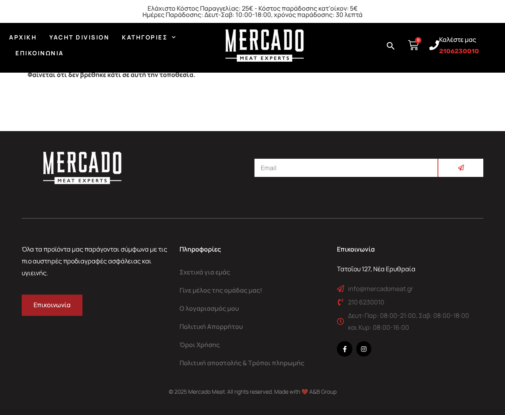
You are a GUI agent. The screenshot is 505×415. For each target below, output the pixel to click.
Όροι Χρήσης (200, 344)
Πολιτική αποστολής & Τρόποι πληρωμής (242, 363)
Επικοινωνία (39, 53)
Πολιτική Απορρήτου (211, 326)
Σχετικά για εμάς (205, 272)
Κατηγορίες (145, 37)
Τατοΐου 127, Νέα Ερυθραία (376, 269)
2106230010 (459, 51)
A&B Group (323, 391)
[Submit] (460, 168)
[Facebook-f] (344, 348)
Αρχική (23, 37)
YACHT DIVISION (79, 37)
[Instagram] (363, 348)
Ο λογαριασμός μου (209, 308)
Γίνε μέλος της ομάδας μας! (221, 290)
